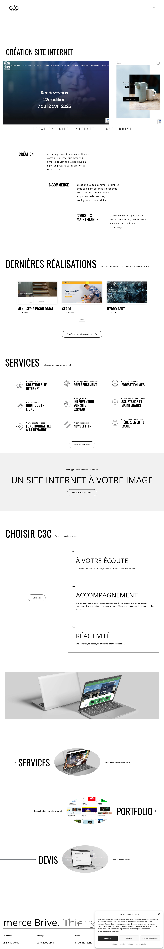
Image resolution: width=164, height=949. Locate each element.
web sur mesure (35, 381)
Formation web (133, 385)
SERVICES (34, 762)
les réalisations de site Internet (48, 811)
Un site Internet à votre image (82, 480)
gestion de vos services (133, 419)
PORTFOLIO (134, 811)
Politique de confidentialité (136, 944)
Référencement (85, 385)
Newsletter (82, 426)
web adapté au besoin (37, 423)
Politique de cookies (118, 944)
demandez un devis (121, 859)
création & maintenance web (117, 762)
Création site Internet (36, 386)
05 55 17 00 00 (11, 942)
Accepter (108, 938)
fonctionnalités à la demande (38, 428)
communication (82, 423)
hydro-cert (116, 308)
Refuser (129, 938)
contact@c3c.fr (46, 942)
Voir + (82, 319)
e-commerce (33, 402)
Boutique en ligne (35, 407)
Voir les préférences (150, 938)
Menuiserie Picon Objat (35, 308)
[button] (159, 914)
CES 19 (66, 308)
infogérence (81, 398)
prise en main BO (131, 381)
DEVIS (48, 859)
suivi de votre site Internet (134, 398)
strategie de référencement (87, 381)
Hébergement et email (133, 424)
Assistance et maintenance (131, 403)
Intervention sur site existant (84, 405)
